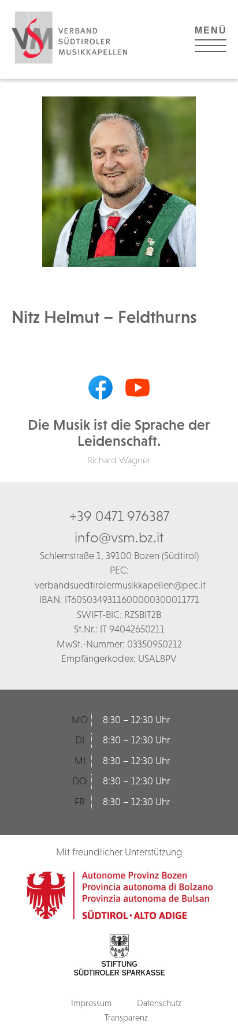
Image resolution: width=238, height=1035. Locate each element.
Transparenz (126, 1017)
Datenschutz (159, 1003)
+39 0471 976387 (119, 516)
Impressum (91, 1003)
